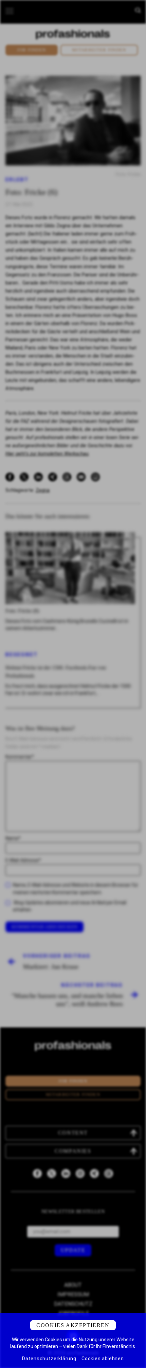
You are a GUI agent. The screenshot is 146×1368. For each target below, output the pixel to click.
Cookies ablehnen (102, 1358)
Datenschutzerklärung (49, 1358)
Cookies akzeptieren (72, 1325)
